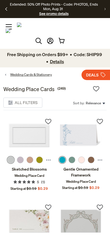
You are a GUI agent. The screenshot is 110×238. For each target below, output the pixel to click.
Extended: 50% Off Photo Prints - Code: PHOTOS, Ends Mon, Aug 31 (54, 6)
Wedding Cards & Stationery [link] (31, 74)
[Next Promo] (104, 9)
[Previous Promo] (6, 9)
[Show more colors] (48, 160)
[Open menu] (9, 26)
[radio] (11, 160)
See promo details (54, 13)
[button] (50, 41)
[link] (29, 135)
